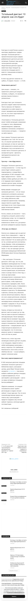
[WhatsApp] (14, 24)
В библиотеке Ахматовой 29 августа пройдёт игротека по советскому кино (17, 564)
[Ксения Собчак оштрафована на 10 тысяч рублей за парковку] (5, 498)
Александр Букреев (6, 583)
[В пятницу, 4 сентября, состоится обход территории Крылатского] (5, 484)
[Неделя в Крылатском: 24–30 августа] (5, 491)
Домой (3, 7)
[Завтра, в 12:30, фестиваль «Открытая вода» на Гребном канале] (5, 557)
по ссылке (11, 371)
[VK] (7, 24)
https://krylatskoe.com (14, 471)
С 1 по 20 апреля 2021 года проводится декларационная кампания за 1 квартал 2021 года (7, 449)
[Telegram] (11, 24)
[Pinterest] (18, 24)
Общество (8, 7)
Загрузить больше (13, 570)
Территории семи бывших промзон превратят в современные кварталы (22, 449)
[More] (21, 24)
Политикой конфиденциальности (15, 592)
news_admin (7, 20)
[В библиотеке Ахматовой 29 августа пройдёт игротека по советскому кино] (5, 565)
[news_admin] (2, 21)
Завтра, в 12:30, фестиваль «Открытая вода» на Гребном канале (17, 557)
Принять (14, 596)
